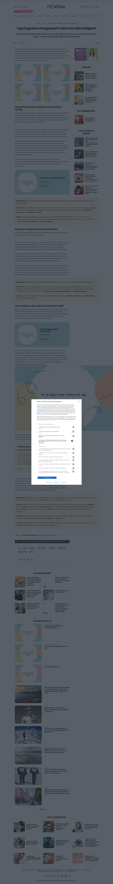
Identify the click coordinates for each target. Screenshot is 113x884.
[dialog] (56, 442)
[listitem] (56, 424)
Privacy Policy (64, 482)
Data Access (56, 482)
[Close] (79, 401)
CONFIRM (47, 477)
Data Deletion (49, 482)
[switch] (72, 427)
